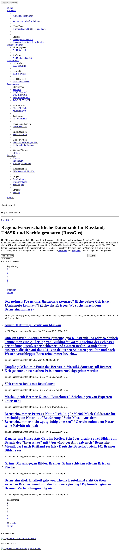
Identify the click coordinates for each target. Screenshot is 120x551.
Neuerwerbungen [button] (15, 44)
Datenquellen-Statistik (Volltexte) (28, 42)
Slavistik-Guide (20, 134)
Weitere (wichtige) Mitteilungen (27, 21)
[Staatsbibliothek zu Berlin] (18, 538)
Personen (62, 250)
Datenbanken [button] (13, 84)
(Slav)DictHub (19, 108)
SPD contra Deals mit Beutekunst (30, 384)
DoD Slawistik (20, 95)
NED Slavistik (19, 50)
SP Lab (16, 153)
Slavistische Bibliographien (25, 142)
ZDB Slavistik (19, 73)
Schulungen (18, 184)
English (10, 197)
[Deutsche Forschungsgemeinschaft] (21, 548)
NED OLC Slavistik (22, 58)
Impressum (18, 161)
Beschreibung (19, 179)
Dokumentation (20, 182)
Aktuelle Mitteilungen (23, 15)
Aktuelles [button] (11, 10)
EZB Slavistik (19, 66)
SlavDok (17, 89)
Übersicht (11, 290)
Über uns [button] (11, 155)
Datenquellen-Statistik (23, 39)
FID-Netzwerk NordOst (24, 171)
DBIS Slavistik (20, 126)
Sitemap (16, 192)
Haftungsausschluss (22, 163)
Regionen (76, 250)
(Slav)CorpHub (20, 118)
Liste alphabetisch (21, 81)
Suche (10, 8)
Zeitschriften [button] (13, 60)
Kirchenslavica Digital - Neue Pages (29, 29)
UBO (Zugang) (20, 92)
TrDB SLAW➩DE (22, 100)
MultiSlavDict (19, 110)
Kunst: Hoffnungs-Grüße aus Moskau (33, 325)
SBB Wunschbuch (21, 97)
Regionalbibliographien (24, 145)
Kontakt (16, 158)
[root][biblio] (7, 220)
